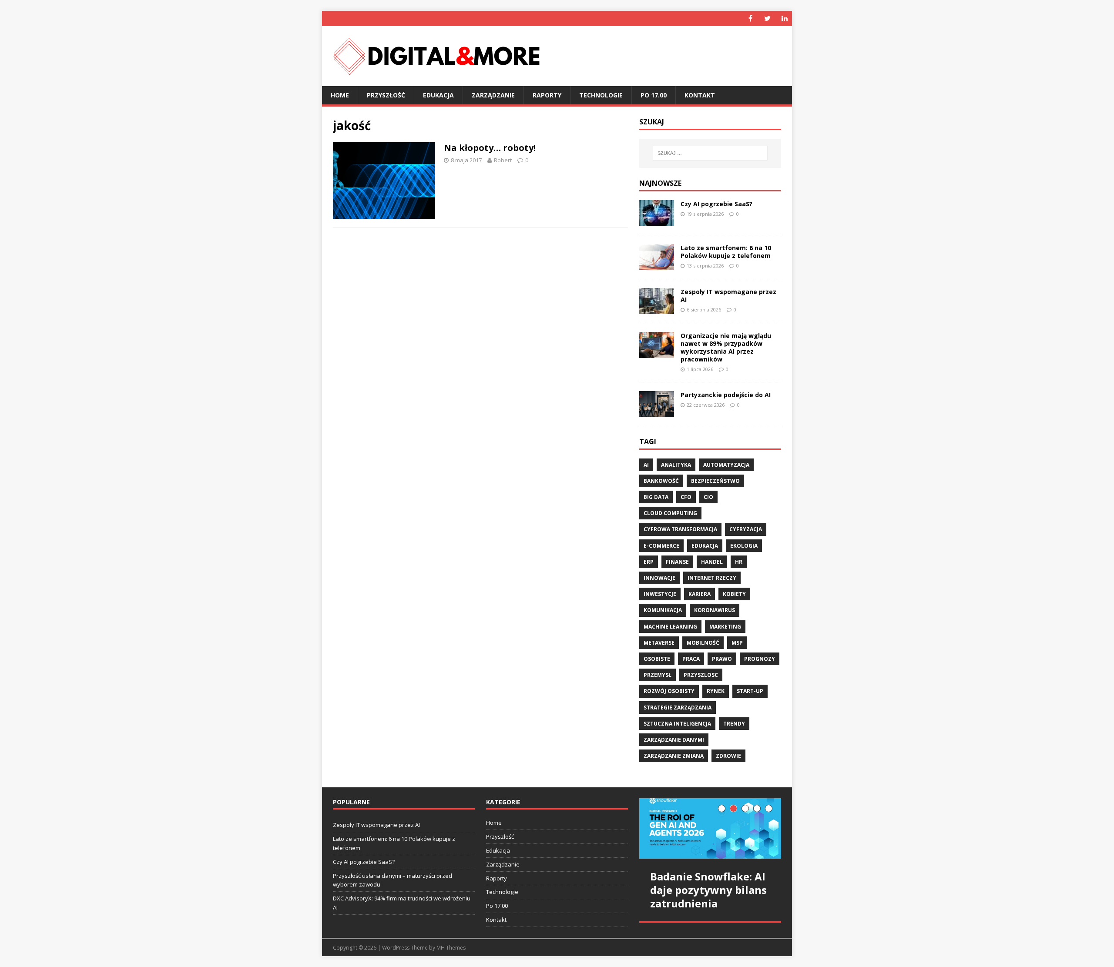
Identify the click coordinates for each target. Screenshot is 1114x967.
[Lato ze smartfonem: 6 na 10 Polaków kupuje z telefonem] (656, 265)
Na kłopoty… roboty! (490, 148)
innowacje (659, 578)
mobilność (703, 642)
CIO (708, 497)
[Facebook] (750, 18)
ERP (649, 561)
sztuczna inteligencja (677, 723)
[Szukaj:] (710, 153)
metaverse (659, 642)
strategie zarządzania (677, 707)
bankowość (661, 481)
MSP (737, 642)
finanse (677, 561)
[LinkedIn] (784, 18)
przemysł (657, 675)
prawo (722, 659)
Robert (503, 160)
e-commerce (661, 545)
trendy (734, 723)
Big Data (656, 497)
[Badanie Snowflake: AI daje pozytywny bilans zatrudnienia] (710, 828)
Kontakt (700, 95)
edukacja (704, 545)
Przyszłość (386, 95)
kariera (699, 594)
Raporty (547, 95)
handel (712, 561)
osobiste (657, 659)
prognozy (759, 659)
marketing (725, 626)
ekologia (744, 545)
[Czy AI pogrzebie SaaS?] (656, 221)
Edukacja (438, 95)
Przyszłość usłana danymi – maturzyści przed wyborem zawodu (392, 880)
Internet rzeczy (712, 578)
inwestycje (660, 594)
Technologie (601, 95)
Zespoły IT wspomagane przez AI (728, 296)
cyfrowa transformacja (680, 529)
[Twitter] (767, 18)
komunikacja (663, 610)
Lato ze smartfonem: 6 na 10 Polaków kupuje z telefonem (726, 252)
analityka (676, 464)
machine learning (670, 626)
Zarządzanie (493, 95)
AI (646, 464)
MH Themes (451, 947)
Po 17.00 (654, 95)
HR (738, 561)
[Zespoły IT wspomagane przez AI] (656, 308)
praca (691, 659)
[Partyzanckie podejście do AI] (656, 412)
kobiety (734, 594)
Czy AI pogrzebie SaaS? (716, 204)
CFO (686, 497)
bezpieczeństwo (715, 481)
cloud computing (670, 513)
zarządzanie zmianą (674, 756)
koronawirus (714, 610)
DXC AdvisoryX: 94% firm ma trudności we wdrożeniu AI (401, 902)
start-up (750, 691)
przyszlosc (701, 675)
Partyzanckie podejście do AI (726, 395)
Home (340, 95)
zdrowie (728, 756)
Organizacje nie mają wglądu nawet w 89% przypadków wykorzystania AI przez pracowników (726, 347)
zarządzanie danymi (674, 739)
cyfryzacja (745, 529)
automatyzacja (726, 464)
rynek (716, 691)
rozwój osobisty (669, 691)
